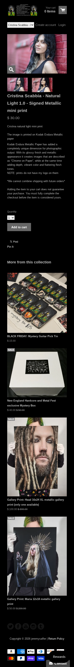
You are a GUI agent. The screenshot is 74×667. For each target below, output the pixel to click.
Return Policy (56, 638)
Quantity (11, 211)
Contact (60, 663)
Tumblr (41, 626)
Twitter (10, 626)
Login (62, 25)
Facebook (18, 626)
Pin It (10, 246)
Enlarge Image (11, 69)
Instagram (33, 626)
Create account (45, 25)
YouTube (25, 626)
